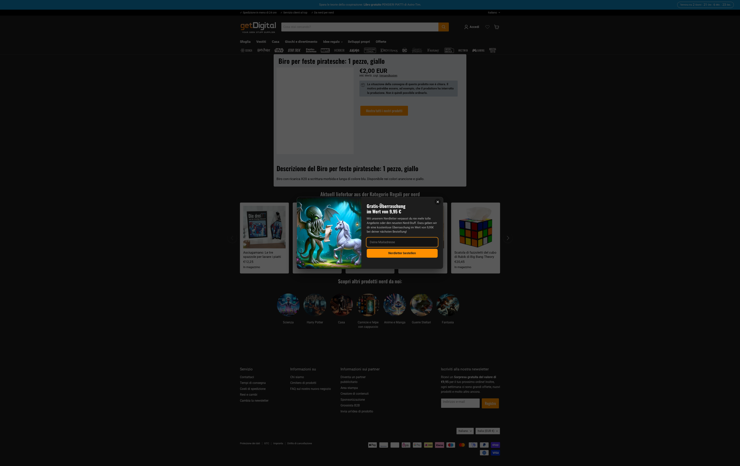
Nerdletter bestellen (402, 253)
